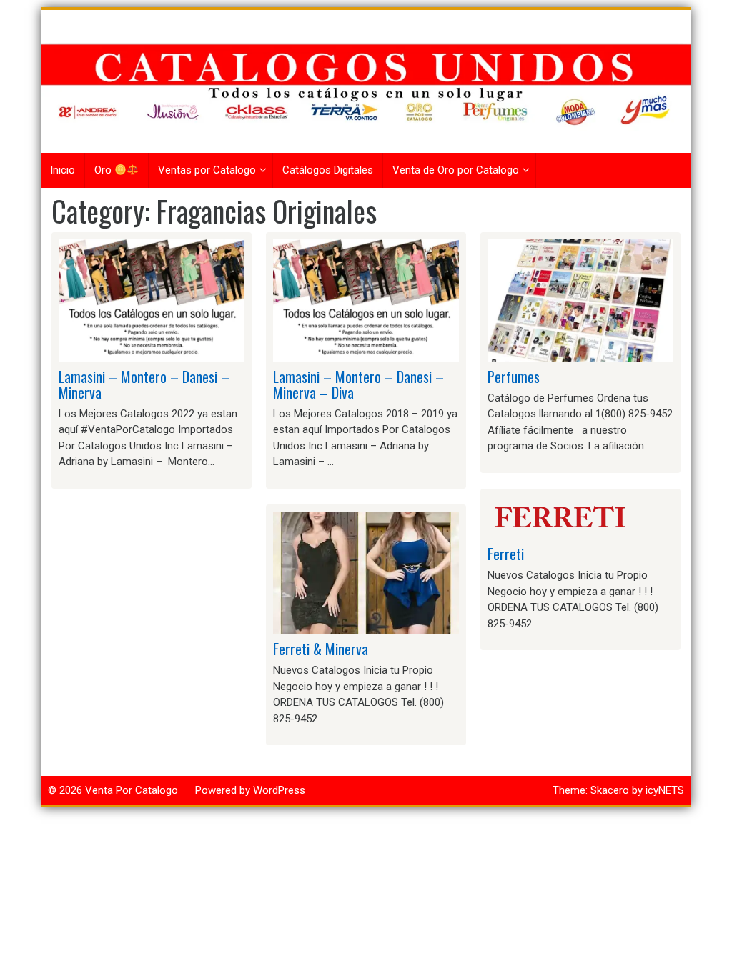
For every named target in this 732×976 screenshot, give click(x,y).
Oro (104, 170)
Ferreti (506, 553)
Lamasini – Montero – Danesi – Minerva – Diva (358, 384)
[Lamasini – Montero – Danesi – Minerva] (151, 299)
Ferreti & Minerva (320, 648)
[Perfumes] (580, 299)
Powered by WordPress (250, 790)
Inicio (62, 170)
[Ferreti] (559, 516)
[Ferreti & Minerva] (366, 572)
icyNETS (665, 790)
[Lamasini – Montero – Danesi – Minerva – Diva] (366, 299)
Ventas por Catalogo (207, 170)
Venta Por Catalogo (131, 790)
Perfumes (514, 376)
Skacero (609, 790)
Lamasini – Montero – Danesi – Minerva (144, 384)
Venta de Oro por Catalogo (455, 170)
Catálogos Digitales (327, 170)
